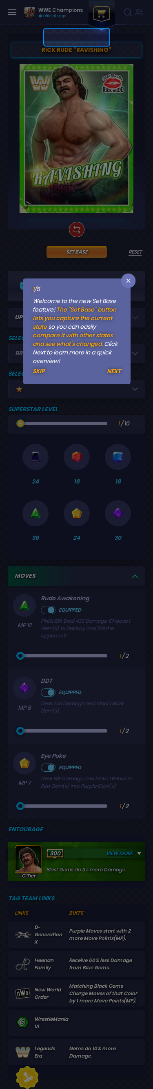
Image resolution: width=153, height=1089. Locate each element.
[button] (128, 280)
